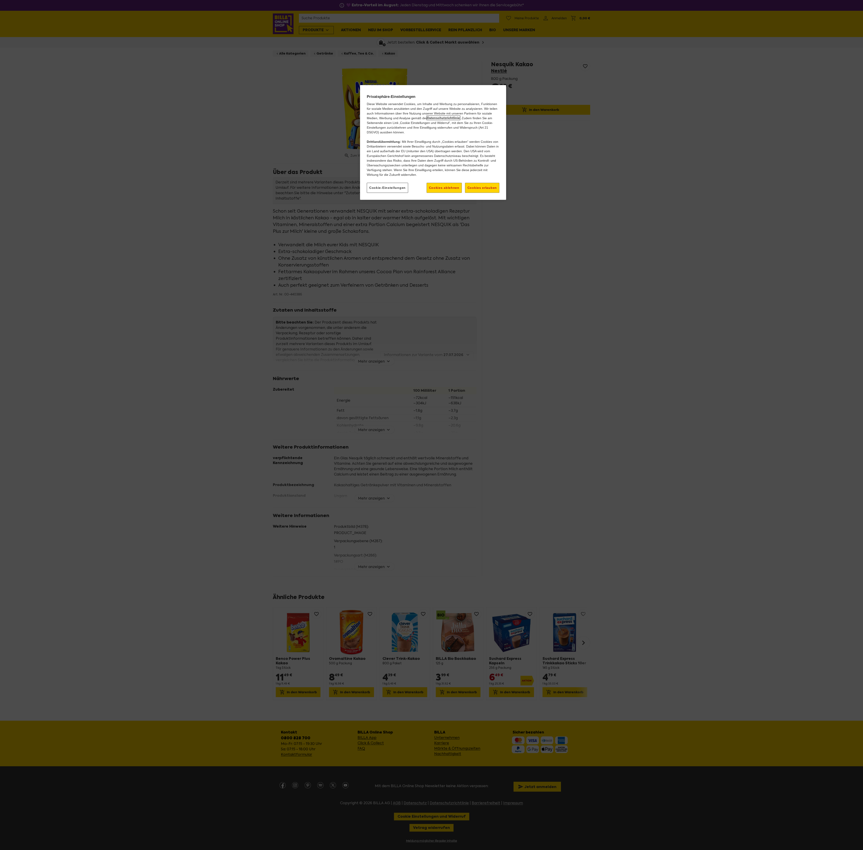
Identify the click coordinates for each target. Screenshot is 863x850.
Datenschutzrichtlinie (443, 118)
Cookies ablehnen (444, 187)
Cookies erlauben (482, 187)
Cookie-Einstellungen (387, 187)
